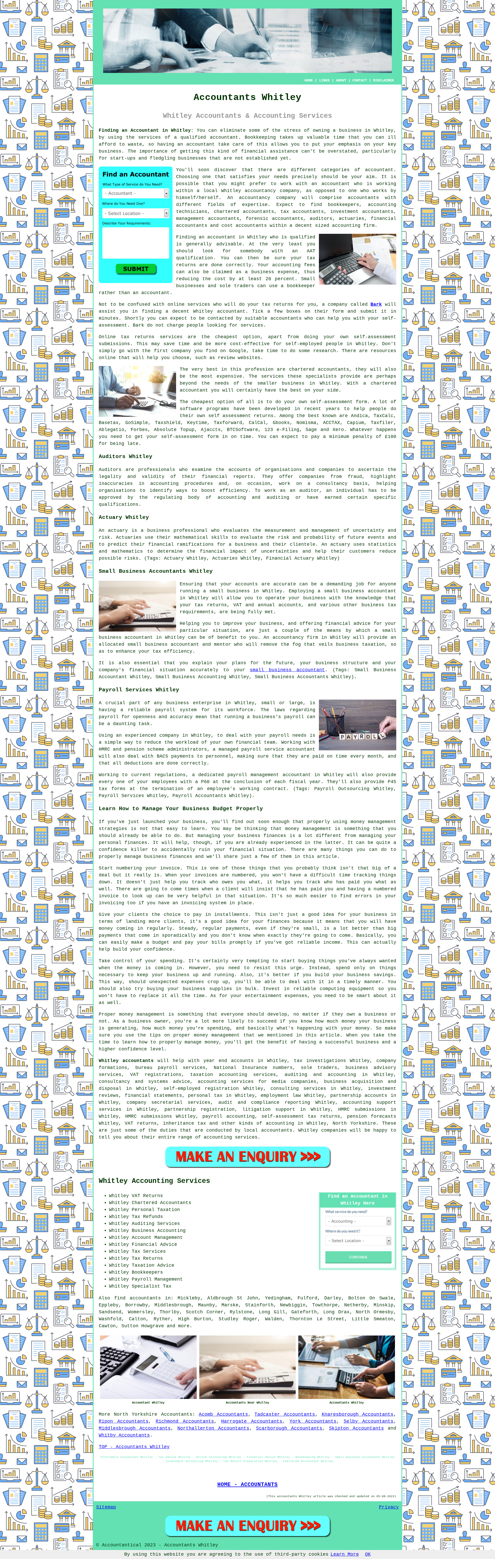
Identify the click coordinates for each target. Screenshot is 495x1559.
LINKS (324, 80)
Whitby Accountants (124, 1435)
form (338, 311)
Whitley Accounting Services (154, 1181)
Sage (311, 429)
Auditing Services (156, 1223)
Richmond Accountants (185, 1421)
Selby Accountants (368, 1421)
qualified (302, 237)
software (191, 408)
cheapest (202, 401)
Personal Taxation (156, 1209)
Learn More (345, 1554)
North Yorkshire (136, 1414)
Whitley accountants (126, 1060)
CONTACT (359, 80)
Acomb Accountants (223, 1414)
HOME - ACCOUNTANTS (247, 1484)
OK (368, 1554)
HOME (308, 80)
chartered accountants (319, 369)
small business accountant (287, 670)
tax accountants (302, 211)
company (181, 350)
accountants (286, 318)
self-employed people (314, 343)
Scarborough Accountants (289, 1428)
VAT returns (140, 1123)
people (195, 325)
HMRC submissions (148, 1116)
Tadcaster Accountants (284, 1414)
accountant (224, 137)
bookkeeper (301, 285)
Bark (376, 304)
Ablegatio (111, 429)
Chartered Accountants (161, 1202)
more (183, 1326)
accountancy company (267, 197)
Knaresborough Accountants (358, 1414)
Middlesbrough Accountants (135, 1428)
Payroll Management (157, 1279)
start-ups (123, 158)
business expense (274, 272)
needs (281, 176)
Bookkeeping (260, 137)
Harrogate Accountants (251, 1421)
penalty (363, 436)
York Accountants (313, 1421)
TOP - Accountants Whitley (134, 1446)
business (293, 383)
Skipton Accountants (356, 1428)
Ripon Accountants (123, 1421)
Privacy (389, 1507)
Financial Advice (154, 1244)
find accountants (137, 1298)
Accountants (176, 1414)
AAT (311, 251)
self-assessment (182, 436)
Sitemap (106, 1507)
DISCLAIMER (383, 80)
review (226, 357)
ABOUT (341, 80)
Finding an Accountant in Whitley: (146, 130)
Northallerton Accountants (213, 1428)
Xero (338, 429)
